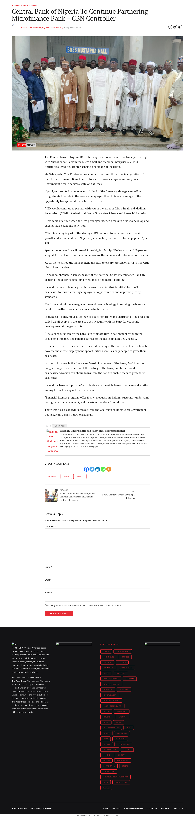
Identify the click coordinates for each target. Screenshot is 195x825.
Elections (124, 690)
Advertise (165, 808)
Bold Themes (108, 657)
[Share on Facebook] (170, 27)
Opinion (121, 4)
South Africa (109, 766)
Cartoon (107, 662)
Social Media (122, 761)
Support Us (168, 4)
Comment (50, 526)
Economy (130, 679)
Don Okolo (120, 673)
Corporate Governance (133, 808)
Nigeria (80, 476)
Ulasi (105, 782)
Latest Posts (60, 426)
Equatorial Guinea (111, 700)
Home (77, 4)
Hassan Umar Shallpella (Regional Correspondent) (42, 27)
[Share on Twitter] (175, 27)
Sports (125, 766)
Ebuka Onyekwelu (110, 679)
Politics (127, 750)
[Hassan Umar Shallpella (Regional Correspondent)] (52, 451)
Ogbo (105, 739)
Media (118, 722)
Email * (48, 580)
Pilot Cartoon (124, 744)
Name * (48, 567)
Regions (106, 755)
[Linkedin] (97, 469)
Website (48, 592)
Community (108, 668)
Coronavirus (126, 668)
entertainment (109, 695)
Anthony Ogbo (123, 652)
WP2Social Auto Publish (86, 815)
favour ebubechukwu (112, 706)
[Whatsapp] (103, 469)
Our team (116, 808)
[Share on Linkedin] (180, 27)
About (48, 426)
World (106, 788)
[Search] (181, 2)
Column (122, 662)
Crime (105, 673)
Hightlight (121, 711)
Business (91, 4)
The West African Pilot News (115, 777)
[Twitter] (92, 469)
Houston (107, 717)
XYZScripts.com (112, 815)
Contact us (152, 808)
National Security (111, 728)
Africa (106, 652)
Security (121, 755)
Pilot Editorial (109, 750)
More (153, 4)
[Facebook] (86, 469)
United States (121, 782)
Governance (137, 4)
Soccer (106, 761)
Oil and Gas (120, 739)
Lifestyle (107, 4)
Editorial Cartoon (111, 684)
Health (106, 711)
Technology (108, 771)
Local (105, 722)
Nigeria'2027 (122, 733)
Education (107, 690)
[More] (108, 469)
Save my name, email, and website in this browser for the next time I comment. (84, 605)
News (66, 476)
